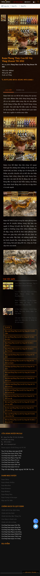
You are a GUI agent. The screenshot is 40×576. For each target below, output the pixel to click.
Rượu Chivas (5, 479)
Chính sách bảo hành (7, 513)
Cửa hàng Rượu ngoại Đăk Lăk (10, 465)
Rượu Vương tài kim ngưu (9, 497)
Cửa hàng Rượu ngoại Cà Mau (10, 462)
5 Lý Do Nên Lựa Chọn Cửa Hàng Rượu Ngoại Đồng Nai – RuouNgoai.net (26, 294)
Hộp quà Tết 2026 (6, 500)
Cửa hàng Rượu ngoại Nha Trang (11, 456)
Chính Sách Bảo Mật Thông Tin (11, 516)
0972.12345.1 (7, 442)
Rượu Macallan (6, 485)
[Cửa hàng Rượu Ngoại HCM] (6, 1)
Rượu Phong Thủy (6, 494)
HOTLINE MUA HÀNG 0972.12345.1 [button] (18, 80)
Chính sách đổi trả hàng (8, 522)
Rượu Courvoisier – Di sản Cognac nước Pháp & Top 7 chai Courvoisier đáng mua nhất (26, 302)
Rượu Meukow (5, 491)
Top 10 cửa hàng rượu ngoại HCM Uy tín (17, 469)
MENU (28, 2)
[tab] (8, 90)
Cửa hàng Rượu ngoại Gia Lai (10, 467)
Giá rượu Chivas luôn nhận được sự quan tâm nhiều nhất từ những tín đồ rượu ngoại (26, 320)
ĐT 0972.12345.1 (18, 2)
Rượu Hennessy (6, 488)
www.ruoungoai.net (10, 444)
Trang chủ (6, 6)
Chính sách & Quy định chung (10, 510)
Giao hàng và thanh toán (9, 519)
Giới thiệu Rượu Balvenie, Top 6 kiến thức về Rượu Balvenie (26, 284)
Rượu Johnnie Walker (8, 482)
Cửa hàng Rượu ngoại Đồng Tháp (11, 453)
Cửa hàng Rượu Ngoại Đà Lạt (10, 460)
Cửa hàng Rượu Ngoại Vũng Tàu (11, 458)
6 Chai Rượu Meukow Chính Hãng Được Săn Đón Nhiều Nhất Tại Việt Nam (26, 311)
